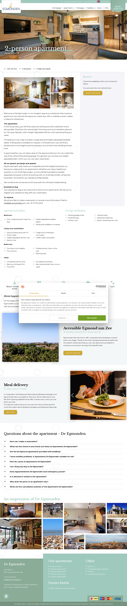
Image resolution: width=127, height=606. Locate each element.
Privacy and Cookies (73, 604)
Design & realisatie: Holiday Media (38, 604)
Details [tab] (63, 293)
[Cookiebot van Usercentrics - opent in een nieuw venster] (97, 286)
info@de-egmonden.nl (14, 203)
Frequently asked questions (73, 1)
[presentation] (73, 395)
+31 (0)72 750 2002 (90, 1)
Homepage (56, 8)
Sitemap (93, 604)
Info (106, 8)
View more (10, 412)
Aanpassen (62, 318)
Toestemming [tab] (33, 293)
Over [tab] (93, 293)
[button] (97, 417)
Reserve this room (93, 93)
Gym (112, 284)
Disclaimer (85, 604)
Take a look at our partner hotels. (63, 588)
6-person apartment (58, 574)
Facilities (90, 8)
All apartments (56, 566)
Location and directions (96, 574)
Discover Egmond (73, 353)
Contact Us (105, 1)
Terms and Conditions (58, 604)
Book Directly (118, 8)
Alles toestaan (92, 318)
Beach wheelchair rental (14, 285)
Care (99, 8)
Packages (80, 8)
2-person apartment (58, 569)
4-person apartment (58, 571)
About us (91, 566)
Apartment (68, 8)
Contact (91, 571)
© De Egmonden (19, 604)
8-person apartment (58, 577)
